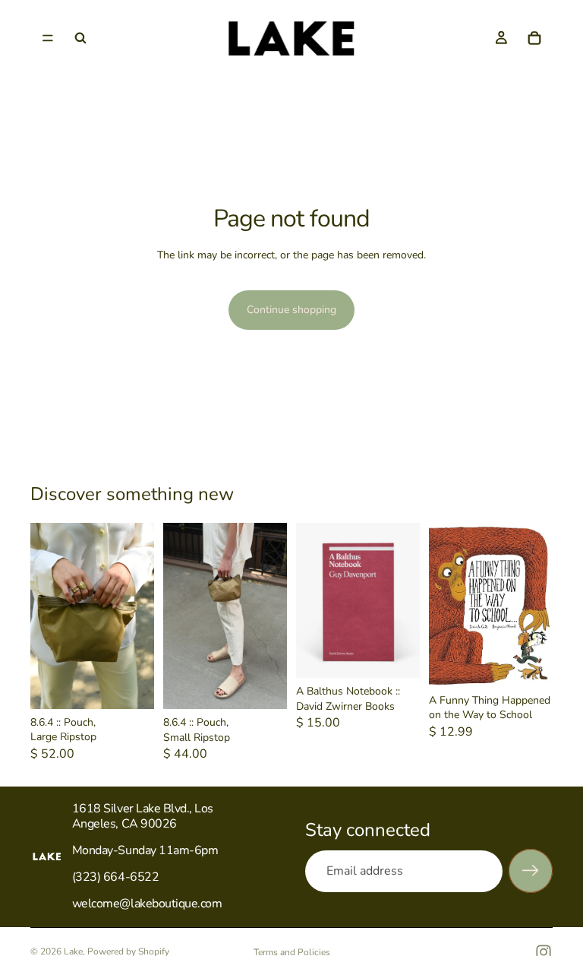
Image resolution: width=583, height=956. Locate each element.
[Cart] (534, 38)
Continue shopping (291, 309)
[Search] (80, 38)
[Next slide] (137, 615)
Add (409, 654)
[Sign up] (531, 871)
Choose (143, 685)
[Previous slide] (47, 615)
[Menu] (47, 38)
